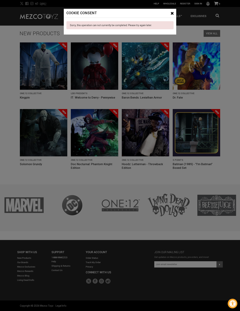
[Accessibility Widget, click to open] (232, 303)
